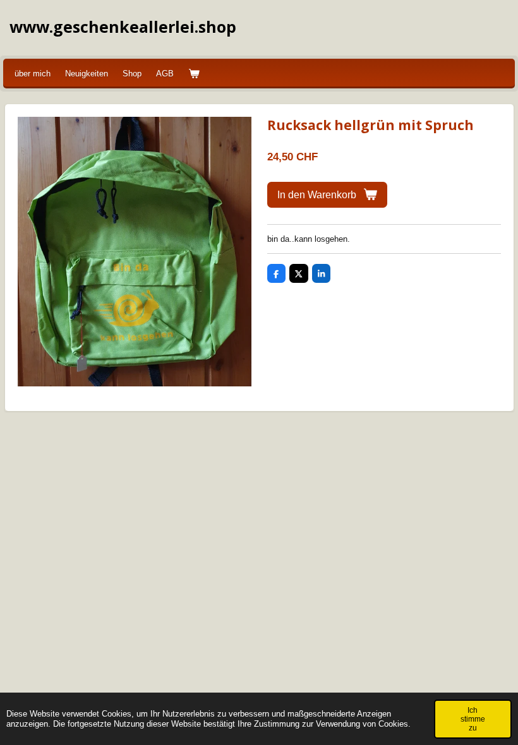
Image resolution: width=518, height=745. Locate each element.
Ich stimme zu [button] (473, 719)
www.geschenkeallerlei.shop (122, 26)
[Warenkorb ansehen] (194, 74)
